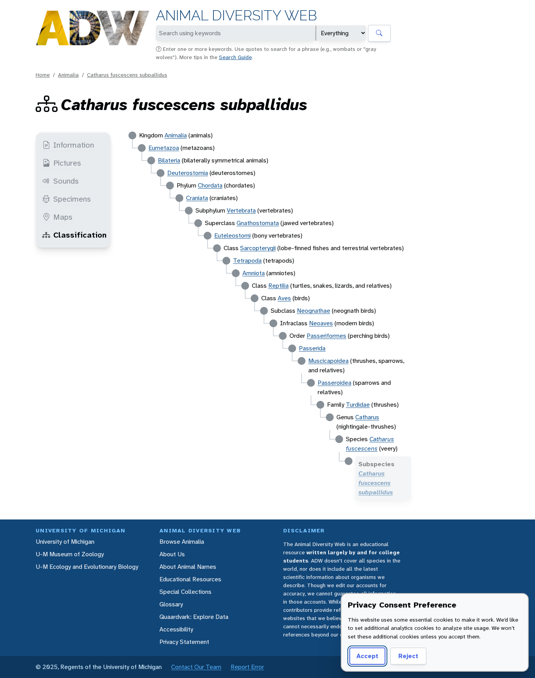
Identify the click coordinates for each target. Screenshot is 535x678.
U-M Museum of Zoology (70, 554)
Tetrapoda (247, 260)
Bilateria (169, 160)
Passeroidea (334, 383)
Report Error (247, 667)
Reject (408, 656)
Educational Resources (190, 579)
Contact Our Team (196, 667)
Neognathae (313, 311)
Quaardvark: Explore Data (193, 617)
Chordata (210, 185)
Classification (80, 235)
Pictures (67, 163)
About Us (172, 554)
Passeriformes (326, 336)
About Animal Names (187, 567)
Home (43, 74)
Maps (62, 217)
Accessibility (176, 629)
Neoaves (321, 323)
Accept (367, 656)
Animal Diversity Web (236, 15)
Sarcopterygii (258, 248)
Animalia (68, 74)
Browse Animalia (181, 541)
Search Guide (235, 57)
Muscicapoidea (328, 361)
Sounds (66, 181)
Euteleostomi (232, 235)
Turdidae (358, 404)
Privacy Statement (184, 642)
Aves (284, 298)
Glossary (171, 604)
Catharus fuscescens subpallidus (127, 74)
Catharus (367, 417)
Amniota (253, 273)
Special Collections (185, 592)
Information (73, 145)
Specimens (72, 199)
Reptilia (278, 285)
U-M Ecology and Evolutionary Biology (87, 567)
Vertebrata (241, 210)
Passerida (312, 348)
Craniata (197, 198)
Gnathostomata (258, 223)
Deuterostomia (187, 173)
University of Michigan (65, 541)
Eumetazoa (163, 148)
